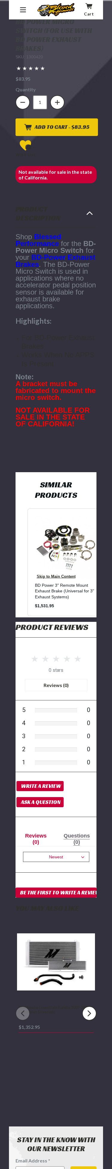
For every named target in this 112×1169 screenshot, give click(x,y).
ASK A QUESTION (41, 802)
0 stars (56, 670)
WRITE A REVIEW (41, 786)
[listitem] (66, 562)
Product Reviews (52, 627)
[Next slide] (89, 1013)
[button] (30, 68)
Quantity (26, 89)
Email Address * (33, 1160)
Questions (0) (77, 839)
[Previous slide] (23, 1013)
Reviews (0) (56, 685)
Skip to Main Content (56, 576)
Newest (56, 857)
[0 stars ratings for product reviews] (56, 657)
